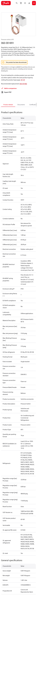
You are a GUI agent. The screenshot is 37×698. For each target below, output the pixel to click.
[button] (25, 3)
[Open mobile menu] (34, 3)
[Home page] (6, 3)
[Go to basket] (21, 3)
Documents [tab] (21, 105)
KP (22, 80)
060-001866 (23, 84)
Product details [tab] (8, 105)
